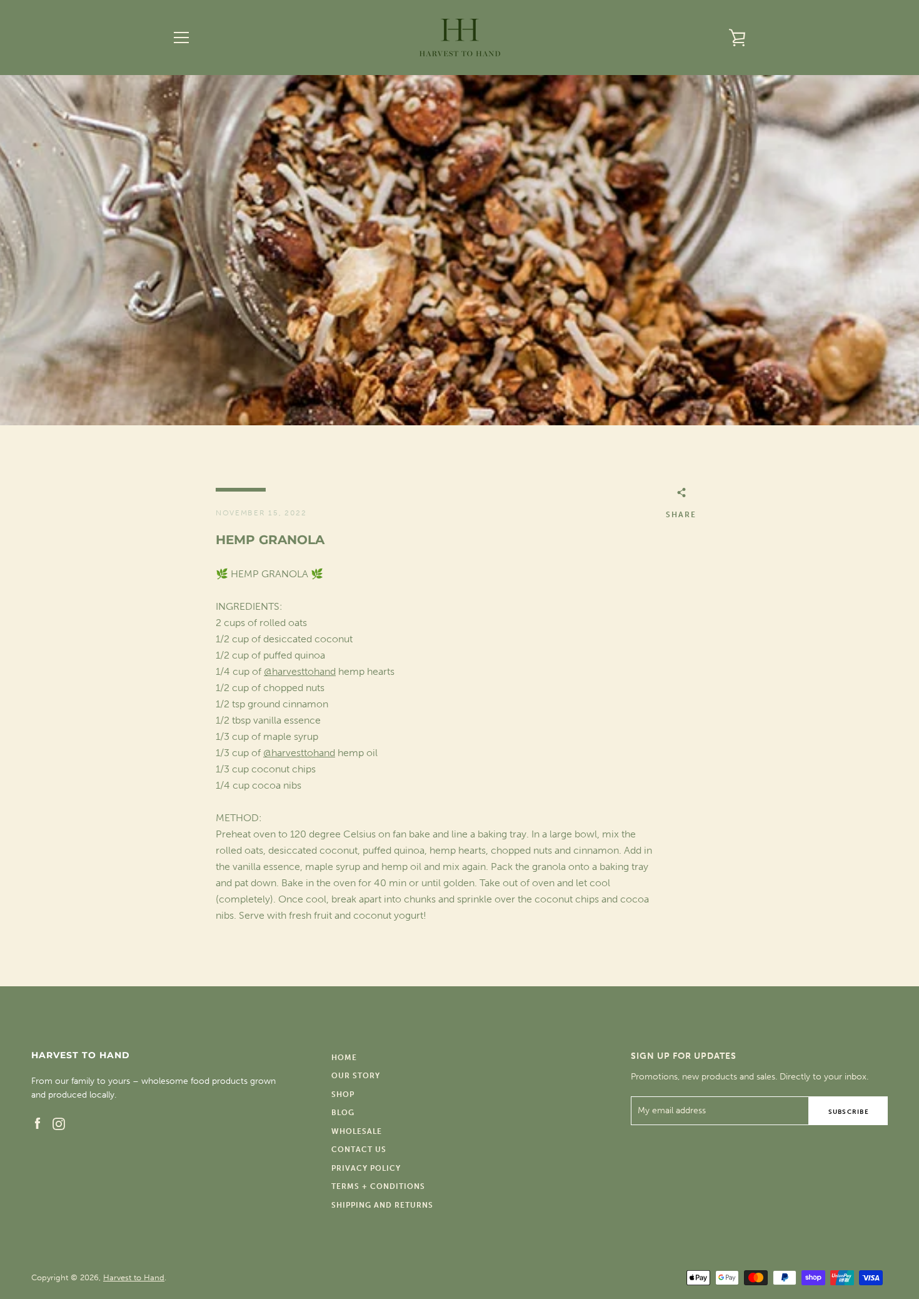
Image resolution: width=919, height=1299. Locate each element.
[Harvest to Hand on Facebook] (37, 1123)
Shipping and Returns (382, 1205)
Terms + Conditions (378, 1186)
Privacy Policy (366, 1168)
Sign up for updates (683, 1056)
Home (344, 1057)
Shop (342, 1094)
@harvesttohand (300, 671)
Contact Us (358, 1149)
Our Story (355, 1075)
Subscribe (848, 1112)
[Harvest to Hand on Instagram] (59, 1123)
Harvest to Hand (133, 1277)
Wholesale (356, 1131)
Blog (342, 1112)
